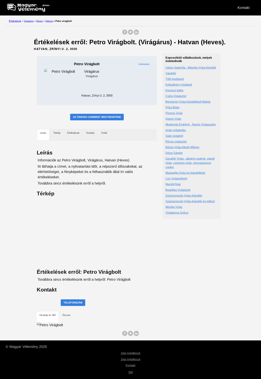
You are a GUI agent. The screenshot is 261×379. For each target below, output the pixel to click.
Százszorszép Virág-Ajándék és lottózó (190, 201)
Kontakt (244, 8)
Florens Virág (174, 113)
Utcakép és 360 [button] (47, 315)
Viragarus (29, 21)
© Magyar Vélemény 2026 (26, 347)
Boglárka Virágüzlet (177, 189)
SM (130, 372)
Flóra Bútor (172, 107)
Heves (39, 21)
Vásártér (170, 73)
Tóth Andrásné (174, 79)
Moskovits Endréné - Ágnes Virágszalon (190, 124)
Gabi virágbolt (174, 135)
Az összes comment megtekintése (97, 117)
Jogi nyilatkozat (130, 353)
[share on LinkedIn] (136, 33)
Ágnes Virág (173, 118)
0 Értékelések (143, 64)
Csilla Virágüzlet (175, 96)
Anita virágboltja (175, 130)
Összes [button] (66, 315)
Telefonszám (73, 302)
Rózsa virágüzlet (176, 141)
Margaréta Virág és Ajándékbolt (185, 172)
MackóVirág (173, 184)
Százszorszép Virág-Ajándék (183, 195)
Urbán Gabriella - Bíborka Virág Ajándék (190, 67)
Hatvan (49, 21)
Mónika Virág (173, 207)
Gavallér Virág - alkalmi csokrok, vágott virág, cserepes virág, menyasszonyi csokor (189, 163)
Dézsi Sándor (174, 152)
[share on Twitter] (130, 33)
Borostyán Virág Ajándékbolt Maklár (188, 101)
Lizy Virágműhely (176, 178)
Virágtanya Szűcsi (176, 212)
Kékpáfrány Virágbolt (178, 84)
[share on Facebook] (125, 33)
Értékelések (15, 21)
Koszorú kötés (174, 90)
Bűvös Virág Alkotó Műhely (182, 147)
